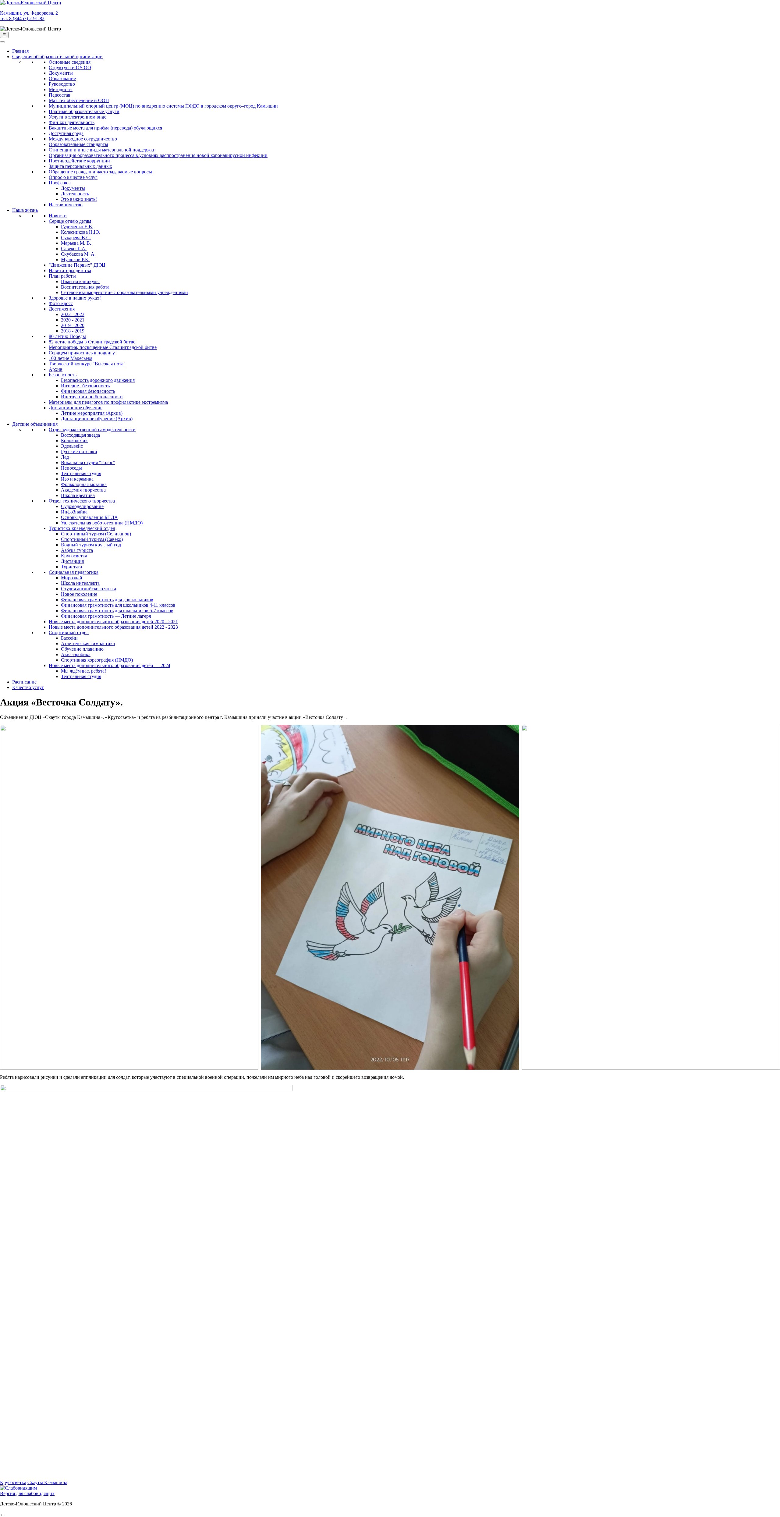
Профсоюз (59, 182)
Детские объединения (35, 424)
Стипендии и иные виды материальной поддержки (102, 149)
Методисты (61, 89)
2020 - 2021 (72, 319)
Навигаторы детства (70, 270)
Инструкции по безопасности (92, 396)
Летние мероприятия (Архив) (91, 413)
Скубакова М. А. (78, 254)
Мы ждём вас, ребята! (83, 670)
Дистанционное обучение (75, 407)
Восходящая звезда (80, 435)
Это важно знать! (79, 199)
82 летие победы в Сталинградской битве (92, 341)
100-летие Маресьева (70, 358)
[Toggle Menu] (2, 42)
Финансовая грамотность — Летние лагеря (106, 616)
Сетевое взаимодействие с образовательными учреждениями (124, 292)
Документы (61, 73)
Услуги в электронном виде (77, 116)
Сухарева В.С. (76, 237)
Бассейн (69, 638)
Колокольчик (74, 440)
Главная (20, 51)
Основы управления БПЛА (89, 517)
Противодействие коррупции (79, 160)
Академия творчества (83, 489)
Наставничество (66, 204)
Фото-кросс (61, 303)
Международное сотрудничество (83, 138)
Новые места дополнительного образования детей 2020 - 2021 (113, 621)
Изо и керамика (77, 478)
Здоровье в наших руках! (75, 297)
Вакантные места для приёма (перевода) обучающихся (105, 127)
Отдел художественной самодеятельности (92, 429)
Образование (62, 78)
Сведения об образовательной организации (57, 56)
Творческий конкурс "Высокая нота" (87, 363)
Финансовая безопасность (88, 391)
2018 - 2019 (72, 330)
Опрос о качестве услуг (73, 177)
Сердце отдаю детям (70, 221)
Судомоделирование (82, 506)
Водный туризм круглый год (91, 544)
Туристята (71, 566)
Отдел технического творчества (82, 500)
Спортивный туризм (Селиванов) (96, 533)
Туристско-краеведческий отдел (82, 528)
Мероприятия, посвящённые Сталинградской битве (103, 347)
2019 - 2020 (72, 325)
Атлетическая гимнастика (88, 643)
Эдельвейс (72, 446)
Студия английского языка (88, 588)
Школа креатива (78, 495)
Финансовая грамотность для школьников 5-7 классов (117, 610)
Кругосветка (74, 555)
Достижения (62, 308)
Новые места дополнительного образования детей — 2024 (109, 665)
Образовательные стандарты (78, 144)
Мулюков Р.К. (75, 259)
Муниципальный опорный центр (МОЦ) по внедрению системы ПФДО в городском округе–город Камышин (163, 105)
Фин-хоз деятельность (71, 122)
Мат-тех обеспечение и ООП (79, 100)
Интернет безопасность (85, 385)
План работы (62, 276)
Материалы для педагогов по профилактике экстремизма (108, 402)
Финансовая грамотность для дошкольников (107, 599)
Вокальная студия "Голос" (88, 462)
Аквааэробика (75, 654)
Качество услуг (28, 687)
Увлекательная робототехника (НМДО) (102, 522)
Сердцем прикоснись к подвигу (82, 352)
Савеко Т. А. (74, 248)
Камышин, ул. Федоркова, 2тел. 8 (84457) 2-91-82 (29, 15)
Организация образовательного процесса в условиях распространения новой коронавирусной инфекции (158, 155)
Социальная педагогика (73, 572)
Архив (55, 369)
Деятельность (75, 193)
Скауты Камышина (47, 1482)
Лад (65, 457)
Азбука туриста (77, 550)
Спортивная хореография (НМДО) (97, 660)
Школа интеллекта (80, 583)
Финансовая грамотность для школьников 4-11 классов (118, 605)
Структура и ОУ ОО (70, 67)
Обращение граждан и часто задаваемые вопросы (100, 171)
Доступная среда (66, 133)
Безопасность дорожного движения (98, 380)
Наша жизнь (25, 210)
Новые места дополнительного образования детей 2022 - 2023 (113, 627)
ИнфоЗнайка (74, 511)
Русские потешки (79, 451)
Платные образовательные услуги (84, 111)
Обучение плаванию (82, 649)
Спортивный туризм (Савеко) (92, 539)
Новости (58, 215)
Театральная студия (81, 473)
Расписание (24, 681)
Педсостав (59, 95)
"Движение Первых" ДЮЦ (77, 265)
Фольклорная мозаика (84, 484)
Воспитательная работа (85, 287)
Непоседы (71, 468)
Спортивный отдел (69, 632)
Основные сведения (69, 62)
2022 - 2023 (72, 314)
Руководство (62, 84)
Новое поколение (79, 594)
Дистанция (72, 561)
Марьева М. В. (76, 243)
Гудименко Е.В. (77, 226)
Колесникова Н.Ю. (80, 232)
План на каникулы (80, 281)
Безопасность (62, 374)
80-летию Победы (67, 336)
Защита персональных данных (80, 166)
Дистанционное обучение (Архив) (97, 418)
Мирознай (71, 577)
